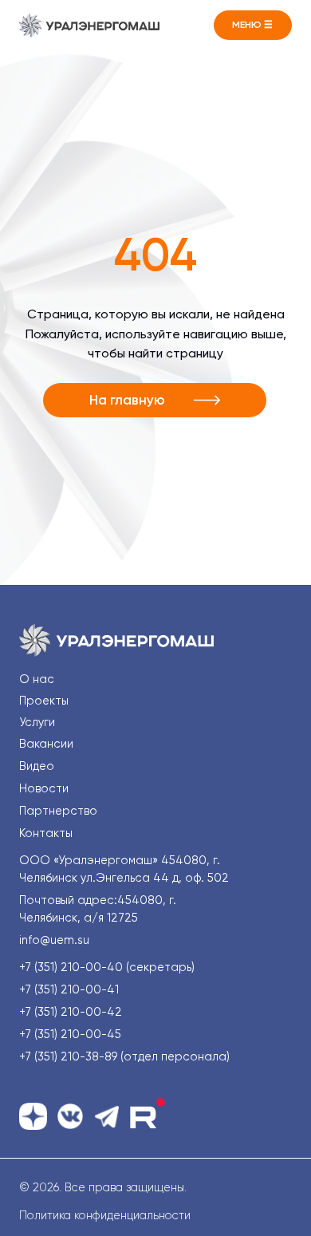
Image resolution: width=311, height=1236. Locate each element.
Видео (36, 766)
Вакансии (46, 744)
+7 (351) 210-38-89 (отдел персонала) (124, 1057)
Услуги (37, 722)
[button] (253, 25)
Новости (44, 789)
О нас (36, 679)
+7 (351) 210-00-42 (70, 1012)
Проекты (44, 701)
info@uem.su (54, 940)
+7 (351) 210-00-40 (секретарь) (107, 967)
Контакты (46, 833)
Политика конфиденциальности (105, 1215)
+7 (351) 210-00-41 (69, 990)
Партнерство (58, 811)
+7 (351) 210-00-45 (70, 1034)
